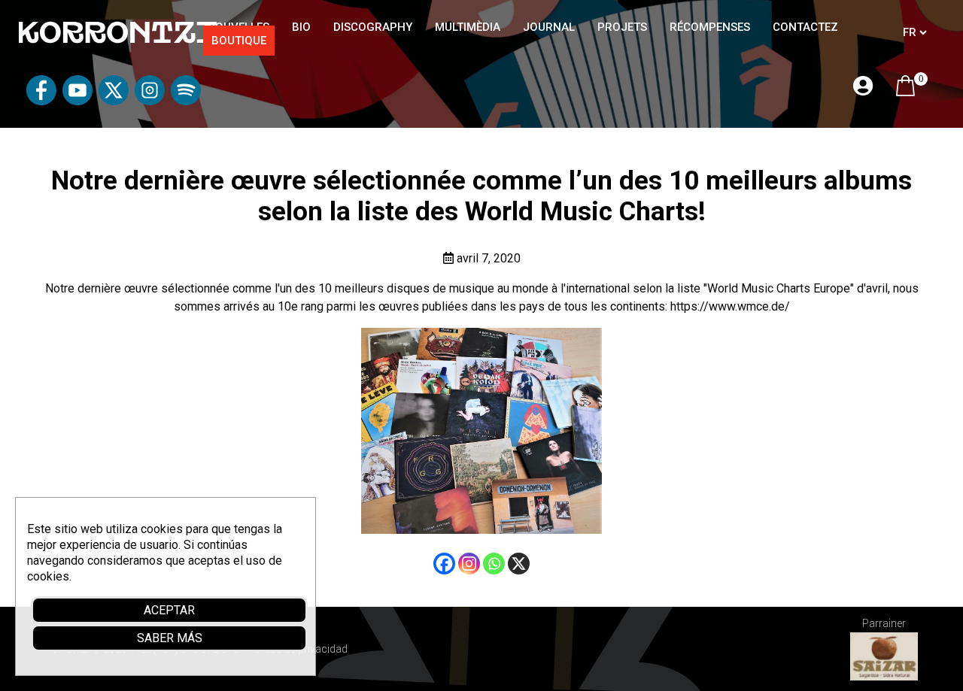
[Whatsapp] (494, 563)
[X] (519, 563)
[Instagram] (469, 563)
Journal (549, 27)
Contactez (805, 27)
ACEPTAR (169, 610)
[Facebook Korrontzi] (41, 101)
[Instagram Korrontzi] (150, 101)
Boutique (238, 40)
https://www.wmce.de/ (730, 306)
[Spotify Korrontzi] (186, 101)
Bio (301, 27)
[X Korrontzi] (114, 101)
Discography (372, 27)
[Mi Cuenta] (863, 86)
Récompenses (710, 27)
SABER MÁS (169, 638)
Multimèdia (467, 27)
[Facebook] (444, 563)
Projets (622, 27)
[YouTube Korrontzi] (77, 101)
